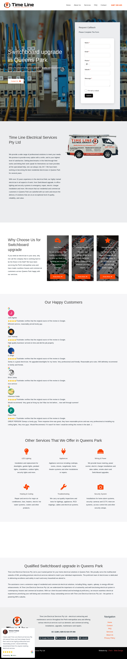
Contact (103, 5)
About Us (77, 5)
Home (68, 5)
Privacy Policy (109, 638)
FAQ (95, 5)
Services (87, 5)
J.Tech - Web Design (115, 651)
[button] (116, 5)
